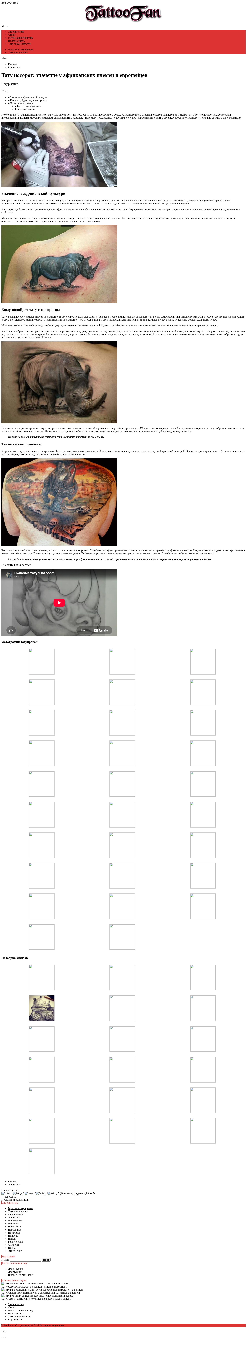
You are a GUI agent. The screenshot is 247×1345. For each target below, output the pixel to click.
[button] (5, 91)
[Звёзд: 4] (42, 1193)
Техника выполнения (21, 103)
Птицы (12, 1238)
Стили (11, 34)
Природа (13, 1235)
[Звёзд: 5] (53, 1193)
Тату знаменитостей (19, 43)
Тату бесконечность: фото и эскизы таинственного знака (34, 1286)
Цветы (12, 1247)
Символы (13, 1244)
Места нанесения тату (20, 37)
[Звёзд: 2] (19, 1193)
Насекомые (14, 1226)
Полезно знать (16, 40)
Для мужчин (15, 1271)
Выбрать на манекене (20, 1274)
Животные (14, 1217)
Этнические (15, 1250)
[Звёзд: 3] (30, 1193)
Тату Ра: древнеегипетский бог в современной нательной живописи (40, 1292)
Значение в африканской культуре (28, 97)
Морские (13, 1223)
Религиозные (15, 1241)
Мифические (15, 1220)
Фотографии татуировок (29, 106)
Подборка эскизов (26, 109)
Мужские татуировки (20, 49)
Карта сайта (15, 1319)
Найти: (5, 1259)
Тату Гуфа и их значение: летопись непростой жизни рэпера (36, 1298)
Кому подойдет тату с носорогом (28, 100)
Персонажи (14, 1229)
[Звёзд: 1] (7, 1193)
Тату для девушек (18, 52)
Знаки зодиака (16, 1214)
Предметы (14, 1232)
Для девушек (15, 1268)
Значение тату (16, 31)
